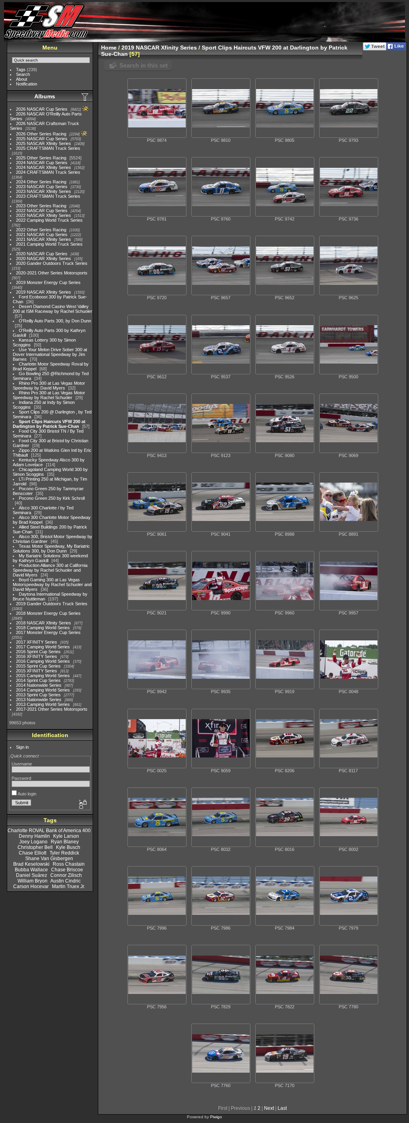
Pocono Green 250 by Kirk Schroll (52, 498)
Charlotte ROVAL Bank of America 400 (49, 830)
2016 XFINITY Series (36, 656)
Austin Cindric (65, 881)
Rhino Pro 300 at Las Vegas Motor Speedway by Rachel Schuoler (49, 395)
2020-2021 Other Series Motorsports (51, 272)
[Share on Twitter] (374, 49)
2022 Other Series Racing (41, 229)
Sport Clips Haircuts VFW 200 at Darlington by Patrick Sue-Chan (49, 424)
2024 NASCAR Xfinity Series (43, 167)
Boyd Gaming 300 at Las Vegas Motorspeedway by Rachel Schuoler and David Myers (52, 584)
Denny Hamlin (34, 836)
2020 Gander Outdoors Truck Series (51, 263)
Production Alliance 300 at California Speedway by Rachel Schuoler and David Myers (50, 570)
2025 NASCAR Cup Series (42, 138)
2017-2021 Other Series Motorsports (51, 709)
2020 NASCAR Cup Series (42, 253)
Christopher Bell (35, 847)
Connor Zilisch (66, 875)
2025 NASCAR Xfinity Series (43, 143)
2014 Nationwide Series (39, 685)
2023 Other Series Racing (41, 205)
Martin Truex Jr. (68, 886)
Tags (21, 69)
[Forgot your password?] (82, 804)
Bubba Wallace (31, 870)
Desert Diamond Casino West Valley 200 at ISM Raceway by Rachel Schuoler (52, 309)
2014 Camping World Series (43, 690)
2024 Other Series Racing (41, 181)
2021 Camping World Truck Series (49, 244)
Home (109, 47)
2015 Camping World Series (43, 675)
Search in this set (143, 65)
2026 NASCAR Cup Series (42, 109)
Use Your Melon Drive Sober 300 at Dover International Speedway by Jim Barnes (50, 354)
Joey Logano (33, 842)
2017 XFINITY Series (36, 642)
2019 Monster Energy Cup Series (48, 282)
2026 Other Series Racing (41, 133)
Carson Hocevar (31, 886)
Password (21, 778)
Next (269, 1108)
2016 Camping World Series (43, 661)
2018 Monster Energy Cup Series (48, 613)
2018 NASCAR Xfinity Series (43, 622)
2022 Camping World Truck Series (49, 220)
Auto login (26, 793)
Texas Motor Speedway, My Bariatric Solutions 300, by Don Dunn (51, 548)
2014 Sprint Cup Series (38, 680)
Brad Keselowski (31, 864)
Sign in (22, 747)
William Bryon (33, 881)
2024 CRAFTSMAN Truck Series (48, 172)
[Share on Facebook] (396, 49)
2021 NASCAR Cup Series (42, 234)
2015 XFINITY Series (36, 670)
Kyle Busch (68, 847)
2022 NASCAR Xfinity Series (43, 215)
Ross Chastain (69, 864)
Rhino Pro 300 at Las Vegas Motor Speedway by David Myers (49, 385)
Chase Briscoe (67, 870)
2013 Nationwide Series (39, 699)
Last (282, 1108)
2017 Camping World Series (43, 646)
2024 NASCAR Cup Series (42, 162)
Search (23, 74)
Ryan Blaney (65, 842)
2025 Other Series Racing (41, 157)
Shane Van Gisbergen (49, 858)
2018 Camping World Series (43, 627)
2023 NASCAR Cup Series (42, 186)
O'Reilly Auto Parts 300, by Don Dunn (55, 320)
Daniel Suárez (31, 875)
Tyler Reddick (64, 853)
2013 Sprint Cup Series (38, 694)
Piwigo (216, 1117)
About (21, 79)
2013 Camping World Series (43, 704)
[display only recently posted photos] (85, 96)
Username (22, 763)
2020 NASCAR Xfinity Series (43, 258)
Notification (26, 83)
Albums (44, 96)
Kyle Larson (66, 836)
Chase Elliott (32, 853)
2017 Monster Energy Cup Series (48, 632)
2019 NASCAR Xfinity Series (43, 292)
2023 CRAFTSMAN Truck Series (48, 196)
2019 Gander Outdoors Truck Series (51, 603)
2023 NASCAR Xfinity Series (43, 191)
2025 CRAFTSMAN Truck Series (48, 148)
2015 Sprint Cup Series (38, 666)
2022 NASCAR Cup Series (42, 210)
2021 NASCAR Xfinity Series (43, 239)
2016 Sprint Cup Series (38, 651)
